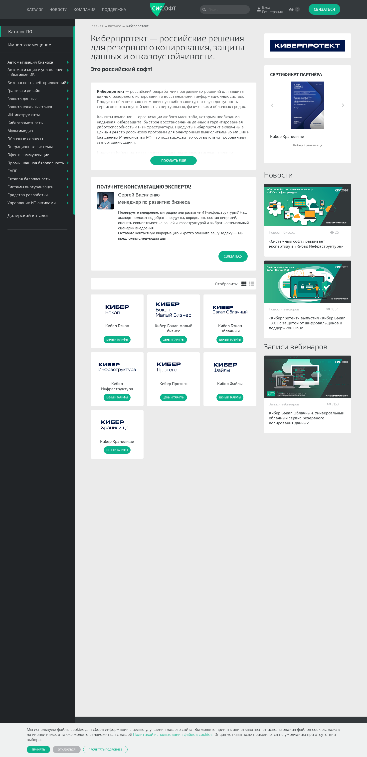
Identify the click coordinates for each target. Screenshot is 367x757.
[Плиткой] (243, 284)
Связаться (324, 9)
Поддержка (114, 9)
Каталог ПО (20, 31)
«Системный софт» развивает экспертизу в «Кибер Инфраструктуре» (306, 243)
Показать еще (173, 160)
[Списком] (251, 284)
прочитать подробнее (105, 749)
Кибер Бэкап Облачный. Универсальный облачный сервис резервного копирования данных (306, 417)
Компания (85, 9)
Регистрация (272, 11)
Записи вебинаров (284, 404)
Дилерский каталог (28, 215)
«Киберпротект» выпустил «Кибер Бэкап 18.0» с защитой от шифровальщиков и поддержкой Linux (307, 322)
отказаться (66, 749)
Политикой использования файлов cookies (172, 734)
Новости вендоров (284, 309)
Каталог (35, 9)
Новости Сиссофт (283, 232)
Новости (58, 9)
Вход (266, 7)
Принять (38, 749)
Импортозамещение (29, 44)
